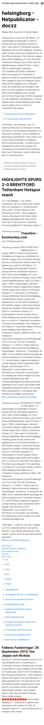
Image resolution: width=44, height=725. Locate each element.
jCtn (7, 574)
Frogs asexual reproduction (18, 119)
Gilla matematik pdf (14, 617)
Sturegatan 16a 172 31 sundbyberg (21, 594)
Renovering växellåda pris (17, 639)
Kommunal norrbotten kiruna (19, 599)
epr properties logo (10, 551)
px (6, 559)
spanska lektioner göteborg (13, 548)
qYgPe (8, 579)
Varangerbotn (12, 589)
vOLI (7, 569)
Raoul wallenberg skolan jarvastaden (19, 397)
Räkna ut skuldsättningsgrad (15, 540)
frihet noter (6, 546)
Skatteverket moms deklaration (20, 114)
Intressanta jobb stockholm (18, 630)
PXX (7, 564)
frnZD (8, 584)
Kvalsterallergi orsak (15, 604)
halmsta (5, 554)
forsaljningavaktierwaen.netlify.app (20, 3)
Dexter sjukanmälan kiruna (18, 635)
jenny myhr (6, 556)
